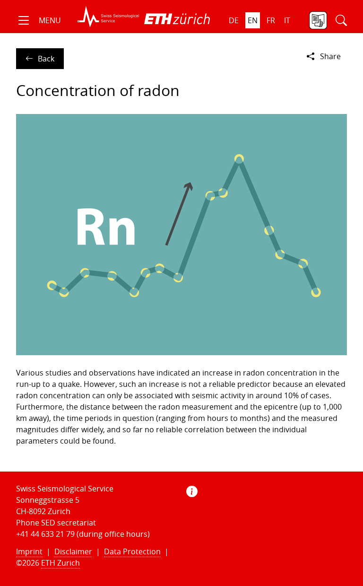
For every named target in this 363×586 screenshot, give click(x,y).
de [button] (234, 20)
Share (330, 56)
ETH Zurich (60, 563)
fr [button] (271, 20)
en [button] (253, 20)
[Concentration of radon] (181, 235)
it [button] (287, 20)
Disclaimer (73, 551)
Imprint (29, 551)
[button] (38, 20)
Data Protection (132, 551)
